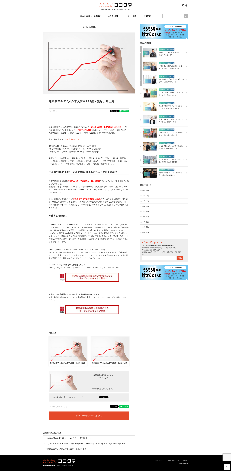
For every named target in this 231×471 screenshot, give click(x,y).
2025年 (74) (144, 196)
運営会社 (185, 460)
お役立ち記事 (113, 16)
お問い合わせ (159, 460)
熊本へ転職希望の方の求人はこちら (89, 416)
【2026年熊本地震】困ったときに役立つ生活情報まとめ (68, 438)
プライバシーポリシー (172, 460)
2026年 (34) (144, 191)
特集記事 (147, 16)
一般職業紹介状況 (72, 139)
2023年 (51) (144, 206)
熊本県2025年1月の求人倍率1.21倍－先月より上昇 (65, 449)
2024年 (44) (144, 201)
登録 (180, 258)
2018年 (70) (144, 232)
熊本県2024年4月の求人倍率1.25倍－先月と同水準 (109, 363)
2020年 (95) (144, 222)
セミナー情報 (131, 16)
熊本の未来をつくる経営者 (90, 16)
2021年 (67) (144, 217)
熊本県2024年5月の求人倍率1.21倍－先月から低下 (67, 363)
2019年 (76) (144, 227)
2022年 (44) (144, 211)
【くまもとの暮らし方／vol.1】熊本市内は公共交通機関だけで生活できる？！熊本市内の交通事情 (85, 444)
